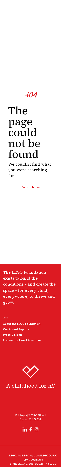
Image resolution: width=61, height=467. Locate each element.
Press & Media (12, 334)
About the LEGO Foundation (21, 324)
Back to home (31, 187)
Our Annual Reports (16, 329)
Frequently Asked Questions (22, 340)
